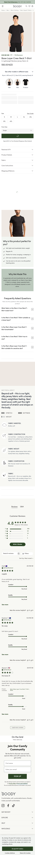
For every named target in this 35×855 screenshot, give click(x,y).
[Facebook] (8, 805)
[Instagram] (2, 805)
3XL (4, 121)
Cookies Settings (10, 853)
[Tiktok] (13, 805)
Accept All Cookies (17, 848)
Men (8, 10)
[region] (17, 529)
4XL (11, 121)
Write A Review (17, 544)
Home (3, 10)
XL (24, 117)
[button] (17, 776)
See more (5, 604)
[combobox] (26, 558)
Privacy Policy (12, 783)
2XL (30, 117)
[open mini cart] (32, 6)
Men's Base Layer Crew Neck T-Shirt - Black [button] (20, 690)
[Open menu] (2, 6)
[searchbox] (9, 553)
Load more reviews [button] (17, 727)
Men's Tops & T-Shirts (25, 10)
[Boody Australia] (17, 6)
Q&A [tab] (22, 507)
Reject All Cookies (25, 853)
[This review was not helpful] (31, 610)
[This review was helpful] (27, 610)
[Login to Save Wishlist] (29, 6)
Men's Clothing (14, 10)
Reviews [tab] (14, 507)
